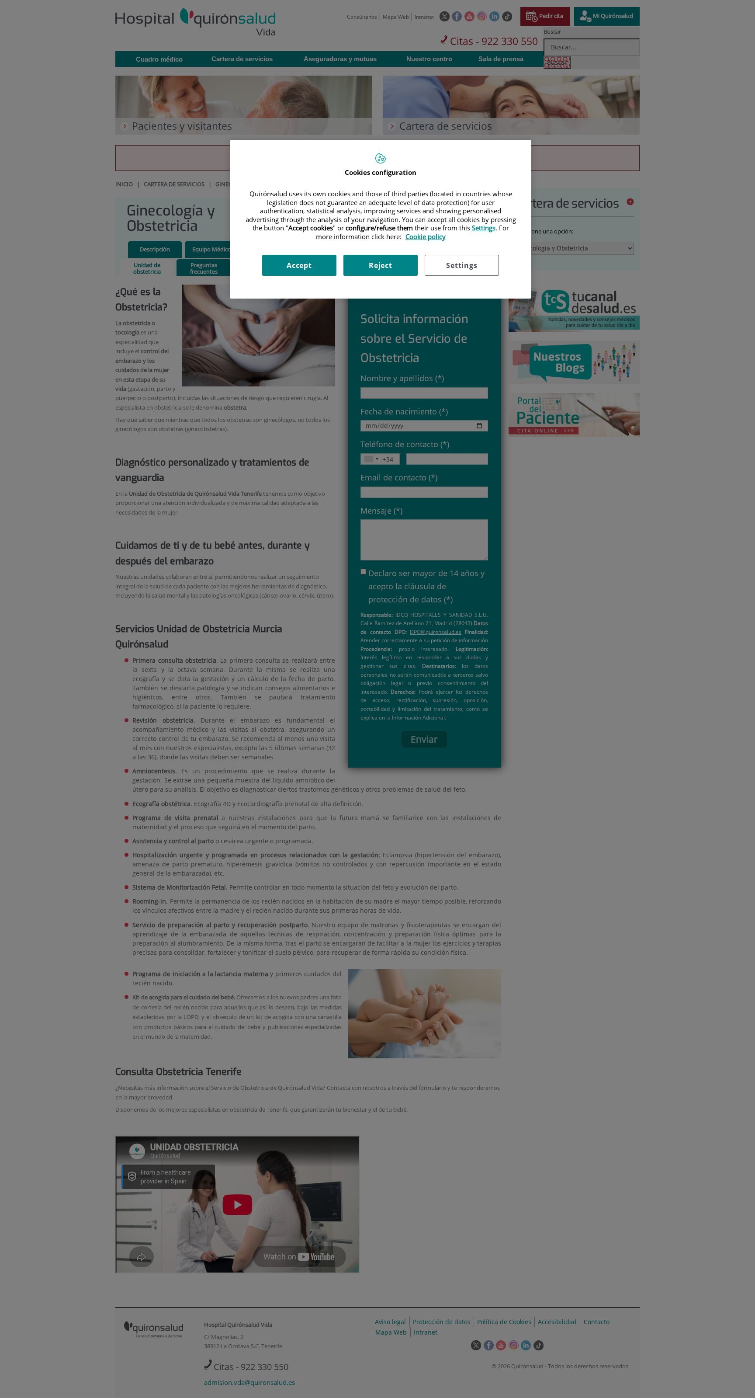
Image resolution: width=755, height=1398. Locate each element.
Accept (299, 265)
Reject (380, 265)
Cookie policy (425, 236)
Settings (461, 265)
